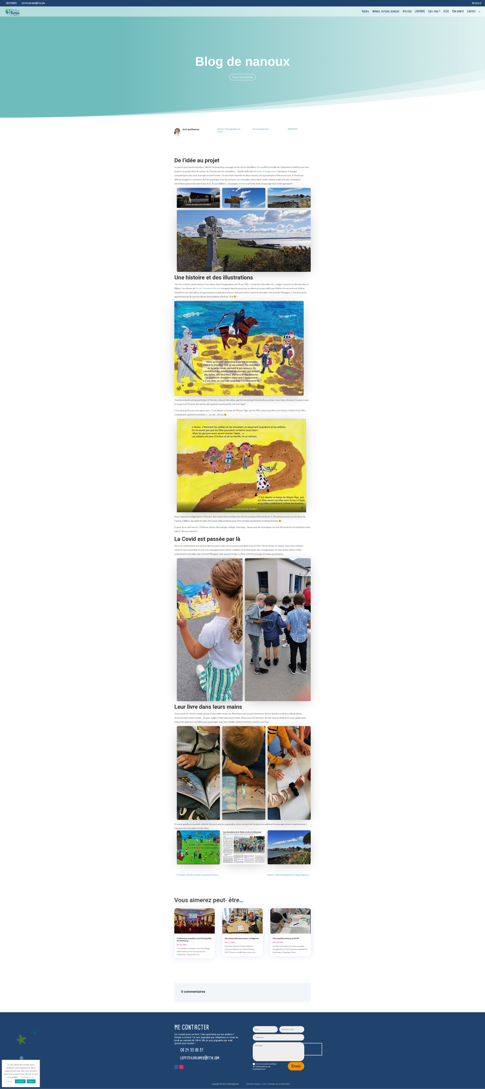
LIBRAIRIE (420, 12)
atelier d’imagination (266, 171)
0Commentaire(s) (260, 129)
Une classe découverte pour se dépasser (242, 938)
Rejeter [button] (31, 1081)
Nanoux (195, 129)
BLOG (446, 12)
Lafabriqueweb (233, 1084)
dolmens (243, 183)
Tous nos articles (242, 77)
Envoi (296, 1066)
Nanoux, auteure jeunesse (385, 12)
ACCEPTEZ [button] (20, 1081)
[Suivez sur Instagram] (181, 1067)
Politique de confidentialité (279, 1084)
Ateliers (407, 12)
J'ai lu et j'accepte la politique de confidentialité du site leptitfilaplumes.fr (264, 1066)
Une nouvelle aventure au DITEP (286, 938)
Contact (471, 12)
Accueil (365, 12)
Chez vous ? (434, 12)
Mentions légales (253, 1084)
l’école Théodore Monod (208, 288)
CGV (264, 1084)
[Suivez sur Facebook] (176, 1067)
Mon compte (458, 12)
